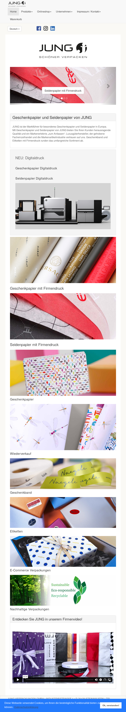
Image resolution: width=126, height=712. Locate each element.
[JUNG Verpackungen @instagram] (45, 28)
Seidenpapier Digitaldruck (34, 178)
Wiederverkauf (20, 453)
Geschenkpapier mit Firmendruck (37, 288)
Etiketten (16, 531)
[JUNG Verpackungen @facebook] (39, 28)
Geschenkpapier (22, 399)
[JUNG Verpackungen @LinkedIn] (52, 28)
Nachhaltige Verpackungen (29, 609)
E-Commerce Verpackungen (30, 570)
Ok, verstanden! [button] (110, 705)
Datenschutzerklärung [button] (26, 707)
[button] (27, 11)
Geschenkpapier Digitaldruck (36, 168)
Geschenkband (21, 492)
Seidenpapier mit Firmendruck (63, 90)
